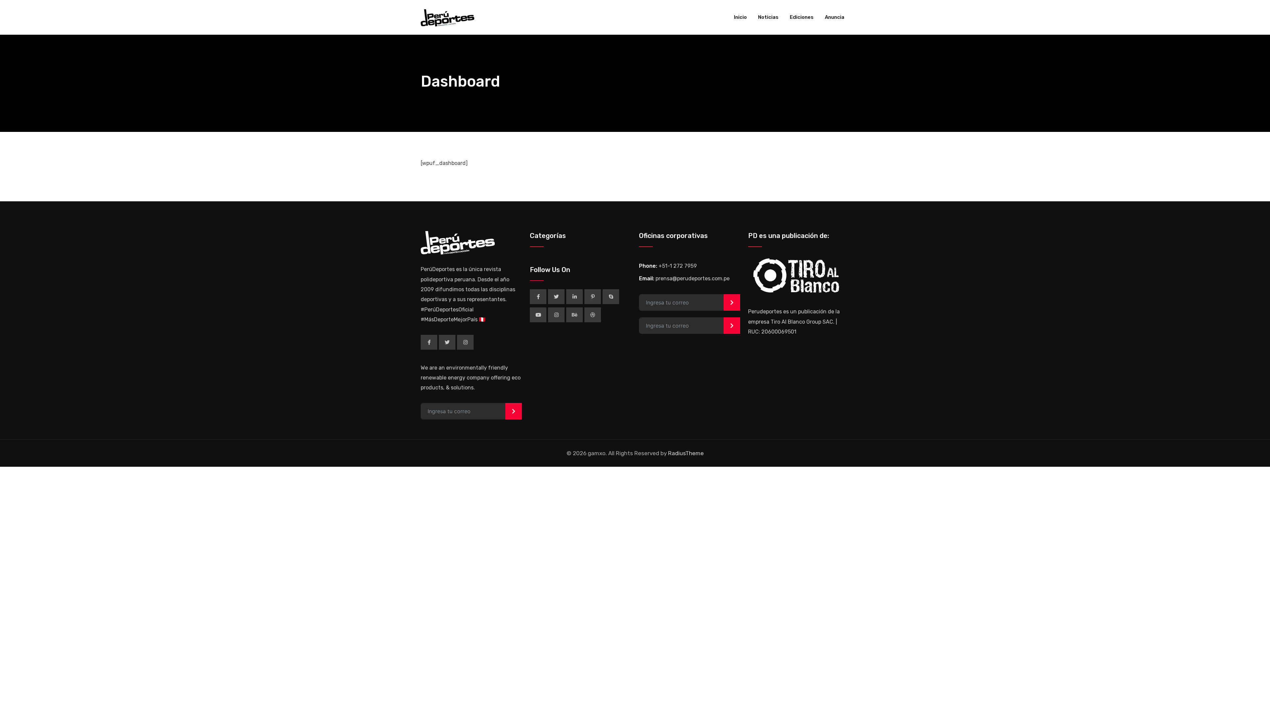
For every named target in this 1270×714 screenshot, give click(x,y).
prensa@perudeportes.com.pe (693, 278)
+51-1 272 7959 (677, 266)
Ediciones (802, 17)
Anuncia (834, 17)
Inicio (740, 17)
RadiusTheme (686, 453)
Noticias (768, 17)
